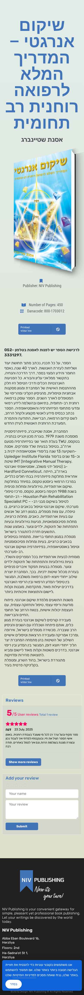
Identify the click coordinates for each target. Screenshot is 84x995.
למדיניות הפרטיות (24, 975)
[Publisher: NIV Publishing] (42, 281)
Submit (21, 826)
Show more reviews (23, 762)
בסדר (13, 984)
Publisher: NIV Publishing (42, 285)
